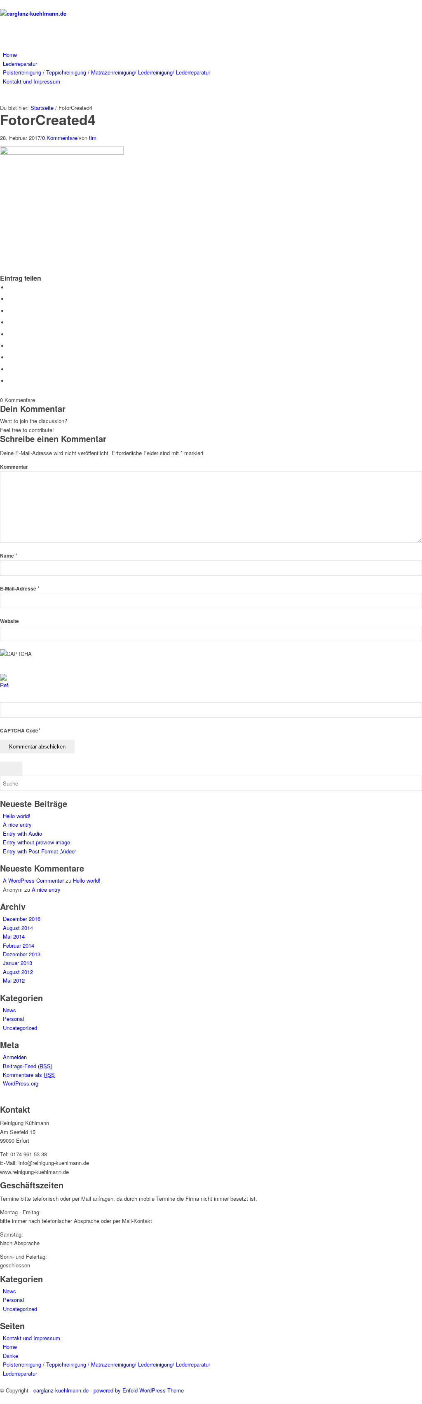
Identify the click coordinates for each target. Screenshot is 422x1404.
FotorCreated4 (48, 119)
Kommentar (14, 466)
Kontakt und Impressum (31, 1338)
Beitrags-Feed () (27, 1066)
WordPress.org (20, 1083)
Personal (13, 1019)
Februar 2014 (18, 945)
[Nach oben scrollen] (2, 1399)
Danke (10, 1356)
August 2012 (18, 972)
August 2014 (18, 928)
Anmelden (15, 1057)
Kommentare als (29, 1075)
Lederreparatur (20, 1373)
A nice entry (17, 824)
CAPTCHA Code (19, 730)
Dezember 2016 (21, 919)
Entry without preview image (36, 842)
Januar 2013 (17, 963)
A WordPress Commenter (33, 880)
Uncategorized (20, 1028)
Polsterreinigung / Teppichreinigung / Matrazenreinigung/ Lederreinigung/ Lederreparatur (106, 1364)
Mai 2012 (14, 980)
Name (8, 555)
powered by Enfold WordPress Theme (139, 1390)
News (9, 1010)
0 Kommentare (59, 138)
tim (92, 138)
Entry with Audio (22, 833)
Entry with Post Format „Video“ (39, 851)
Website (9, 621)
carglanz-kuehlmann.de (61, 1390)
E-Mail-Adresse (20, 588)
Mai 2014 (14, 936)
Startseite (42, 108)
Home (10, 1347)
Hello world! (16, 816)
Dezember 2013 (21, 954)
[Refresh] (4, 685)
